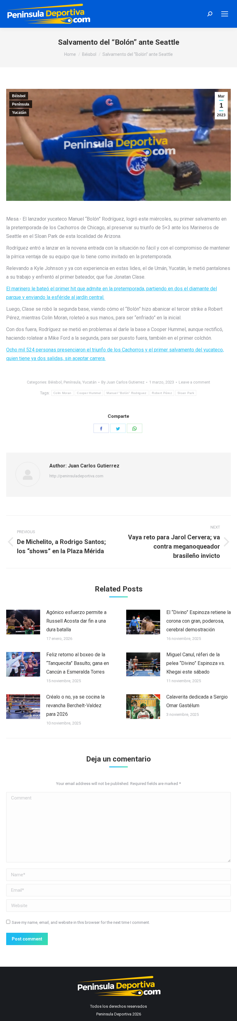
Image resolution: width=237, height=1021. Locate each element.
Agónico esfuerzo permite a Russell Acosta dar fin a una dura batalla (76, 621)
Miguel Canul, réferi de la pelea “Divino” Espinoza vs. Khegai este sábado (195, 663)
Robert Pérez (162, 393)
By (122, 382)
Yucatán (19, 112)
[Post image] (23, 622)
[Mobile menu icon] (224, 14)
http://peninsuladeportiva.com (76, 476)
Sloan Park (185, 393)
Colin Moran (62, 393)
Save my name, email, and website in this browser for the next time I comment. (81, 922)
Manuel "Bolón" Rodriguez (126, 393)
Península (20, 104)
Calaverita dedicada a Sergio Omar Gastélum (197, 701)
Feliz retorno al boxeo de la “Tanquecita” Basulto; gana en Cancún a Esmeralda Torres (77, 663)
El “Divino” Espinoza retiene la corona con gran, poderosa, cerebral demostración (198, 621)
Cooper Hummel (89, 393)
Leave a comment (194, 382)
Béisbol (18, 96)
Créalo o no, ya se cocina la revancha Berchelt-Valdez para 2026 (75, 705)
